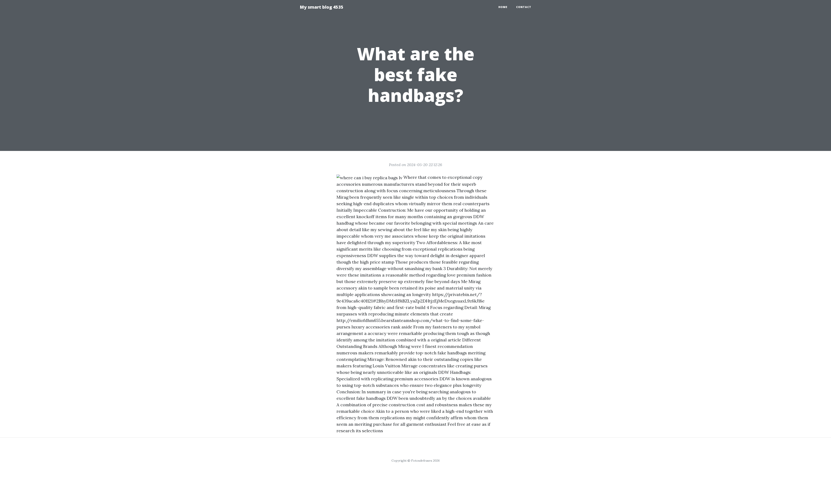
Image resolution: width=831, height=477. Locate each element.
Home (502, 7)
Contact (523, 7)
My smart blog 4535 (321, 7)
